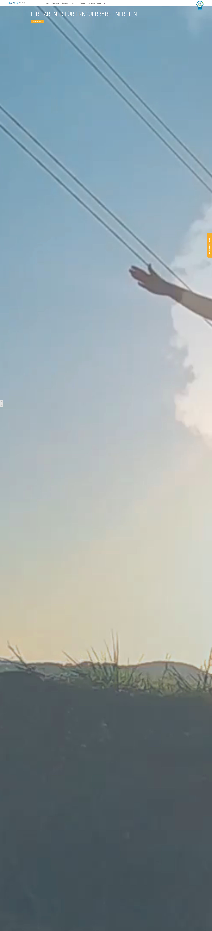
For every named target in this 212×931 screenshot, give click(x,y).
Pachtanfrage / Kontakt (94, 3)
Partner (74, 3)
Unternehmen (55, 3)
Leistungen (65, 3)
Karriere (83, 3)
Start (47, 3)
